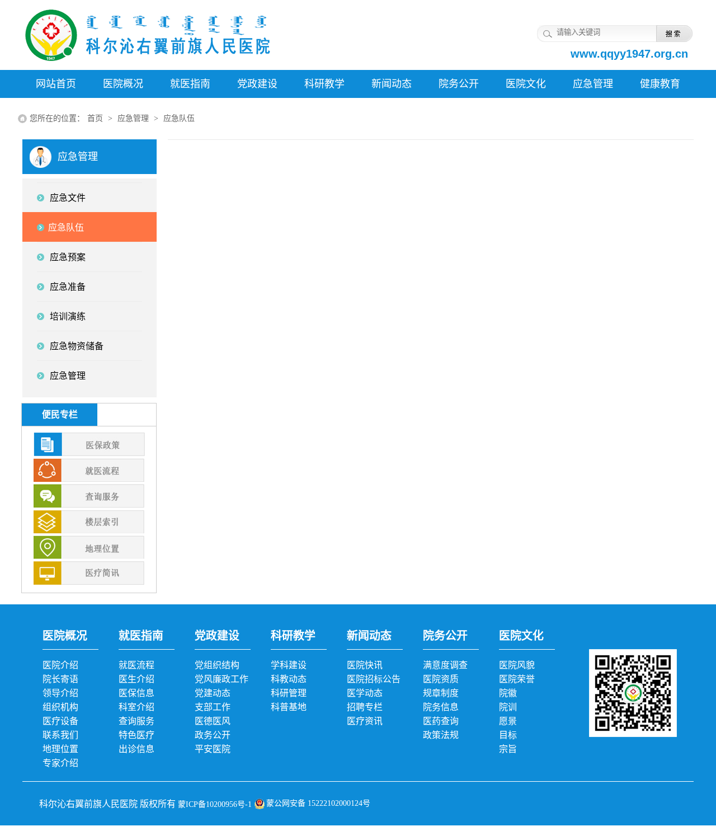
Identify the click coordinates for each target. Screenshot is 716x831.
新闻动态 (391, 84)
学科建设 (289, 665)
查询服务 (136, 721)
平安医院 (212, 749)
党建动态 (212, 693)
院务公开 (459, 84)
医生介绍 (136, 679)
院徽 (508, 693)
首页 (95, 118)
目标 (508, 735)
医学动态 (365, 693)
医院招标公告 (374, 679)
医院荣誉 (517, 679)
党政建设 (257, 84)
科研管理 (289, 693)
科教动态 (289, 679)
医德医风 (212, 721)
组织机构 (60, 707)
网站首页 (56, 84)
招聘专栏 (365, 707)
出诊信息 (136, 749)
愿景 (508, 721)
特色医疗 (136, 735)
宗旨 (508, 749)
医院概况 (123, 84)
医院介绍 (60, 665)
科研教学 (324, 84)
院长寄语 (60, 679)
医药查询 (441, 721)
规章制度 (441, 693)
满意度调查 (445, 665)
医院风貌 (517, 665)
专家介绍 (60, 763)
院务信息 (441, 707)
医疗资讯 (365, 721)
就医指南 (190, 84)
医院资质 (441, 679)
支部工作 (212, 707)
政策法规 (441, 735)
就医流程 (136, 665)
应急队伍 (179, 118)
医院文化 (526, 84)
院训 (508, 707)
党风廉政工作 (221, 679)
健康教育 (660, 84)
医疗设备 (60, 721)
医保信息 (136, 693)
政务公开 (212, 735)
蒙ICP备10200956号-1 (214, 804)
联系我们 (60, 735)
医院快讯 (365, 665)
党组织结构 (217, 665)
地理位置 (60, 749)
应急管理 (593, 84)
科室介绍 (136, 707)
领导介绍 (60, 693)
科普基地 (289, 707)
